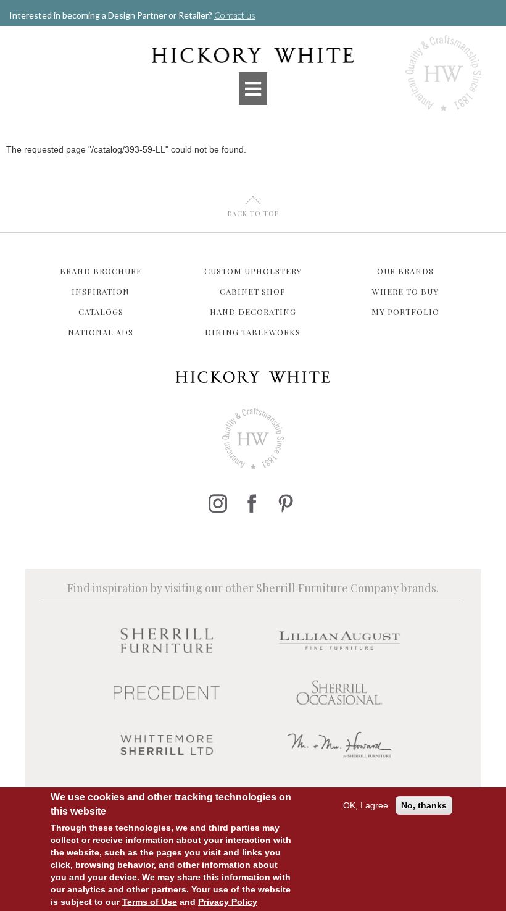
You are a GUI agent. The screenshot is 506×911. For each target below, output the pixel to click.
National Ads (100, 332)
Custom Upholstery (253, 271)
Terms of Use (149, 902)
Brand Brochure (101, 271)
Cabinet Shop (253, 291)
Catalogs (100, 311)
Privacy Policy (227, 902)
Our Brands (405, 271)
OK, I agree (365, 805)
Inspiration (101, 291)
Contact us (234, 15)
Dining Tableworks (253, 332)
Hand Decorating (253, 311)
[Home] (253, 55)
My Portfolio (405, 311)
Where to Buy (405, 291)
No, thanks (424, 805)
